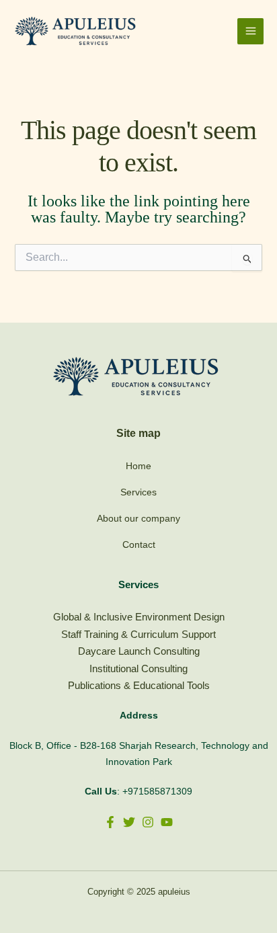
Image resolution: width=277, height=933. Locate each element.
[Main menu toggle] (250, 31)
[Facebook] (110, 822)
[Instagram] (148, 822)
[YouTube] (167, 822)
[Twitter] (129, 822)
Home (138, 465)
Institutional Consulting (138, 668)
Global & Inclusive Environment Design (139, 616)
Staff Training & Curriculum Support (138, 634)
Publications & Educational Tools (139, 685)
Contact (138, 544)
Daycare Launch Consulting (139, 651)
